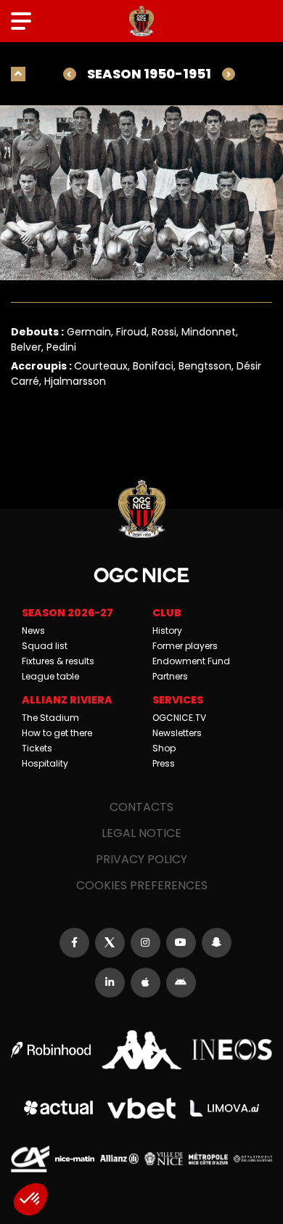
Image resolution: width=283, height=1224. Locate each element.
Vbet (141, 1108)
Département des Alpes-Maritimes (253, 1158)
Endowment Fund (191, 661)
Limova (224, 1108)
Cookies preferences (142, 885)
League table (50, 676)
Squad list (44, 646)
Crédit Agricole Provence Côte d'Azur (30, 1159)
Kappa (141, 1049)
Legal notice (141, 833)
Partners (170, 676)
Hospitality (45, 763)
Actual (58, 1108)
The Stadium (50, 717)
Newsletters (177, 733)
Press (163, 763)
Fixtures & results (58, 661)
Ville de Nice (163, 1158)
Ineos (232, 1050)
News (33, 630)
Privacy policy (141, 859)
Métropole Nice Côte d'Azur (208, 1158)
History (167, 630)
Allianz (119, 1158)
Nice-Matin (74, 1159)
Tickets (37, 748)
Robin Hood (51, 1050)
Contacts (141, 807)
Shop (164, 748)
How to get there (57, 733)
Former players (185, 646)
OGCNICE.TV (179, 717)
